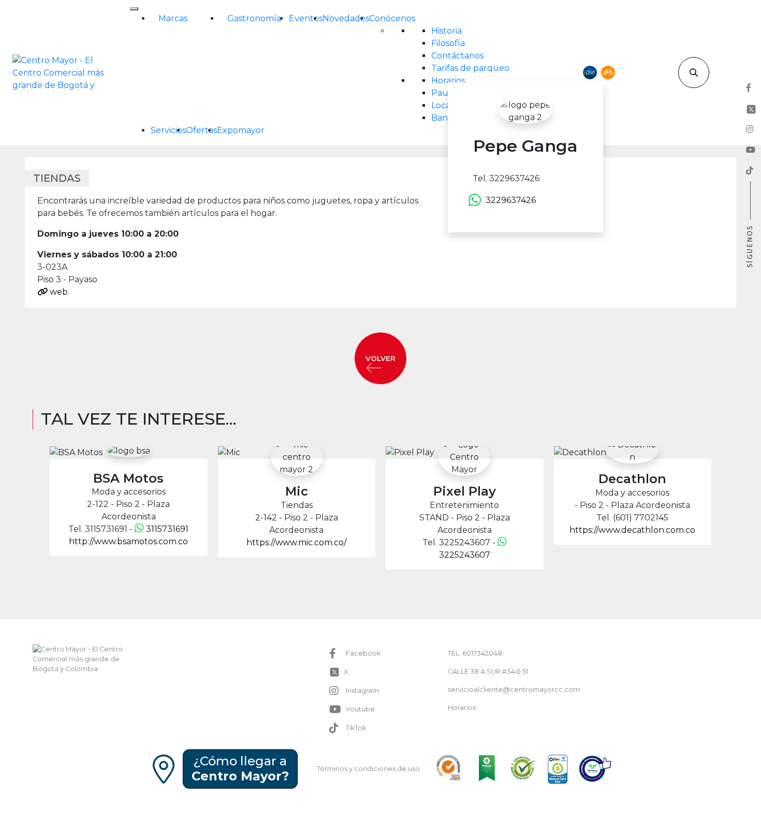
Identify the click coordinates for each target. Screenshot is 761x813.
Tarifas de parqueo (470, 68)
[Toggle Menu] (134, 8)
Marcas (172, 18)
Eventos (306, 18)
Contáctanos (457, 56)
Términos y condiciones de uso (368, 769)
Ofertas (201, 130)
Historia (446, 31)
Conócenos (392, 18)
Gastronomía (254, 18)
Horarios (448, 80)
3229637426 (511, 200)
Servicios (168, 130)
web (58, 292)
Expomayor (241, 130)
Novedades (346, 18)
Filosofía (448, 43)
